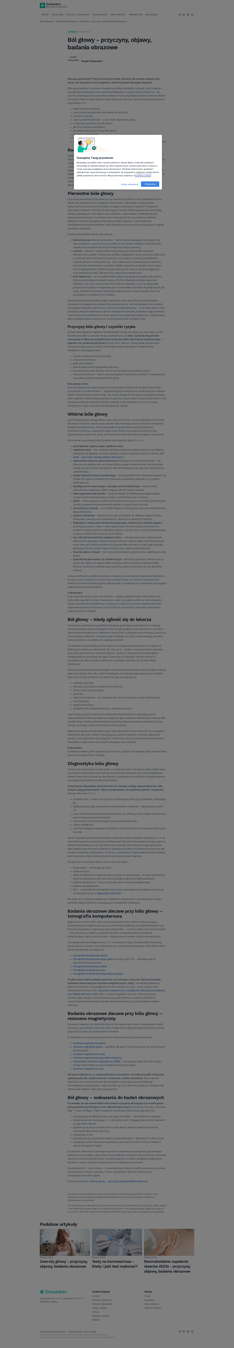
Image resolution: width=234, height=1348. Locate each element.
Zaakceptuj (150, 184)
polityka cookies (143, 175)
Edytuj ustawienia (129, 184)
